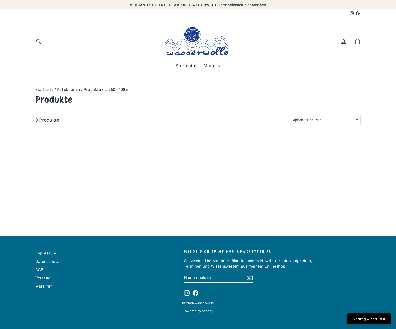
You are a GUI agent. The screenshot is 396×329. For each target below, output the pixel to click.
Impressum (45, 253)
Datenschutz (47, 261)
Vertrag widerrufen (369, 319)
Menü (210, 65)
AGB (39, 269)
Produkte (92, 89)
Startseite (186, 65)
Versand (43, 277)
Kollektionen (68, 89)
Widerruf (43, 286)
